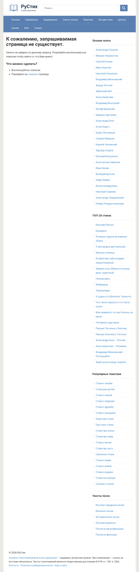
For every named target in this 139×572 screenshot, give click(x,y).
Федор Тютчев (104, 85)
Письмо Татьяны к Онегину (111, 328)
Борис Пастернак (105, 132)
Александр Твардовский (110, 197)
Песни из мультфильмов (109, 528)
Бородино (101, 230)
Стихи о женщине (106, 412)
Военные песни (104, 511)
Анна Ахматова (104, 97)
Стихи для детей (105, 389)
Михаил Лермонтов (107, 55)
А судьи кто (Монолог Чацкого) (113, 296)
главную (33, 74)
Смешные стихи (105, 454)
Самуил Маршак (105, 138)
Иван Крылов (103, 67)
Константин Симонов (108, 162)
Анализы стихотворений (21, 558)
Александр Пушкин (107, 49)
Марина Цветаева (106, 114)
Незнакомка (103, 278)
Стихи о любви (104, 383)
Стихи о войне (104, 466)
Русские (16, 19)
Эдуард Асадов (104, 150)
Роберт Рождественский (110, 203)
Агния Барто (103, 126)
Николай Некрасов (106, 73)
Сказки (38, 28)
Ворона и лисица (105, 252)
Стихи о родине (104, 472)
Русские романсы (106, 522)
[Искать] (124, 8)
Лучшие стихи (105, 19)
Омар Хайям (103, 179)
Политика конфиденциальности (36, 565)
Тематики (88, 19)
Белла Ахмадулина (106, 185)
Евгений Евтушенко (107, 156)
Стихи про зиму (104, 436)
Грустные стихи (104, 424)
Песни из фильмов (106, 534)
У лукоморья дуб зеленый (110, 246)
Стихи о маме (103, 460)
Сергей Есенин (104, 61)
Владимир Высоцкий (107, 103)
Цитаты (122, 19)
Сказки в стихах (105, 483)
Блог (26, 28)
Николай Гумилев (106, 191)
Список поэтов (70, 19)
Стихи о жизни (104, 395)
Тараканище (103, 290)
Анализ (15, 28)
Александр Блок (105, 120)
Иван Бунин (102, 168)
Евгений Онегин (105, 224)
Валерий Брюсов (105, 174)
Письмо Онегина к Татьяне (111, 334)
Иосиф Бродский (105, 108)
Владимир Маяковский (109, 79)
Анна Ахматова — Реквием (111, 346)
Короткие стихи (105, 418)
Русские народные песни (110, 505)
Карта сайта (61, 565)
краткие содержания (46, 558)
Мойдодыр (102, 284)
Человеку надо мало (107, 322)
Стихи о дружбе (105, 406)
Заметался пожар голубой (111, 362)
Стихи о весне (104, 442)
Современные (50, 19)
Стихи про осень (105, 430)
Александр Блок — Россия (110, 340)
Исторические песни (107, 517)
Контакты (14, 565)
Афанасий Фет (104, 91)
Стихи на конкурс (106, 477)
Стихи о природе (105, 401)
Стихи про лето (104, 448)
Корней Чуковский (106, 144)
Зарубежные (31, 19)
